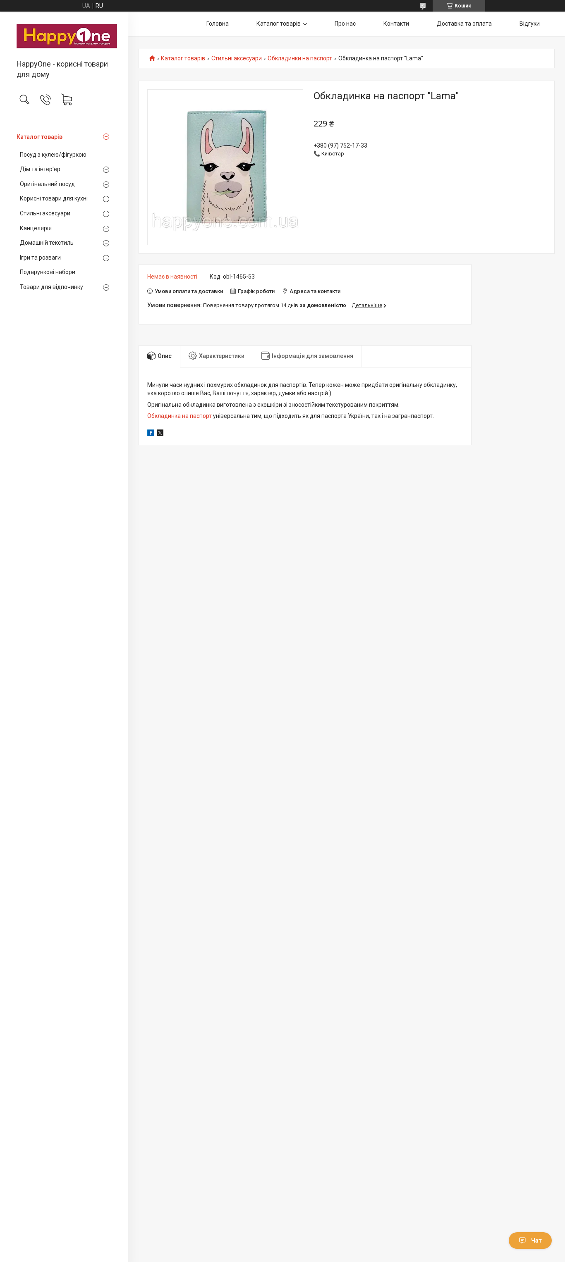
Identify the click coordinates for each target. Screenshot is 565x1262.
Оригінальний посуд (47, 184)
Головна (217, 23)
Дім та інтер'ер (40, 169)
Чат (536, 1240)
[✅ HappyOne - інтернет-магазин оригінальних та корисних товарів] (64, 36)
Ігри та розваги (40, 257)
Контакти (396, 23)
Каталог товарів (39, 137)
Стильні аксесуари (45, 213)
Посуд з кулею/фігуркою (53, 154)
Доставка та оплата (464, 23)
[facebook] (150, 434)
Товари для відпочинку (51, 287)
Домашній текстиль (47, 242)
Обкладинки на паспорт (300, 58)
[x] (160, 434)
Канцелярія (36, 228)
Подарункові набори (47, 272)
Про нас (345, 23)
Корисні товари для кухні (54, 198)
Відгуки (530, 23)
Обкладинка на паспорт (179, 416)
